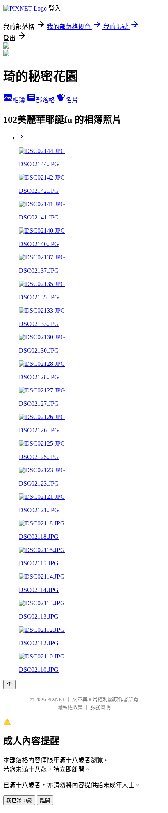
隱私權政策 (70, 707)
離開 (45, 801)
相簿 (20, 100)
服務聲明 (100, 707)
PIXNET (56, 699)
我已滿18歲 (19, 801)
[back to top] (9, 684)
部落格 (46, 100)
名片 (72, 100)
